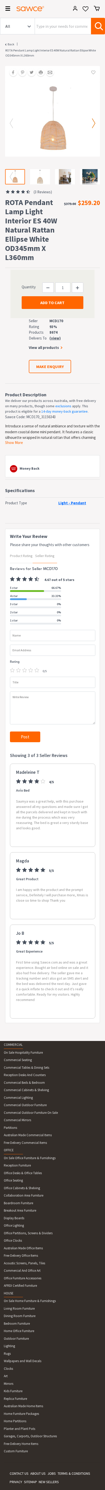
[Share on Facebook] (11, 73)
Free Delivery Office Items (21, 1255)
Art (6, 1376)
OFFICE (9, 1150)
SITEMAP (30, 1482)
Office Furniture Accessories (22, 1278)
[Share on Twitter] (29, 73)
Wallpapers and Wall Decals (22, 1361)
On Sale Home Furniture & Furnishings (30, 1301)
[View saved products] (85, 10)
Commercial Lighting (18, 1097)
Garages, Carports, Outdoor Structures (30, 1436)
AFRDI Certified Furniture (20, 1285)
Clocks (8, 1368)
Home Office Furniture (19, 1331)
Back (11, 44)
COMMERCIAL (13, 1044)
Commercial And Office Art (22, 1270)
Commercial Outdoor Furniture (25, 1105)
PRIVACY (16, 1482)
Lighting (9, 1346)
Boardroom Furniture (18, 1203)
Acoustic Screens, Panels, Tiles (24, 1263)
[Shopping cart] (97, 8)
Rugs (7, 1353)
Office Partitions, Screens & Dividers (28, 1233)
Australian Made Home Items (23, 1406)
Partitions (10, 1128)
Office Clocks (13, 1240)
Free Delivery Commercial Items (25, 1143)
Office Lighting (14, 1225)
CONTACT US (19, 1473)
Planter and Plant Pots (19, 1429)
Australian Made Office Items (23, 1248)
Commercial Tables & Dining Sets (26, 1067)
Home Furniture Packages (21, 1414)
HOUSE (9, 1293)
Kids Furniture (13, 1391)
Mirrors (8, 1383)
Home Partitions (15, 1421)
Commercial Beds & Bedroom (24, 1082)
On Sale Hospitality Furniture (23, 1052)
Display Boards (14, 1218)
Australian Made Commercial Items (28, 1135)
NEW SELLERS (49, 1482)
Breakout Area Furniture (20, 1210)
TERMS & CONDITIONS (74, 1473)
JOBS (51, 1473)
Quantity (29, 287)
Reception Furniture (17, 1165)
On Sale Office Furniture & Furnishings (30, 1158)
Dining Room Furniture (19, 1316)
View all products (44, 347)
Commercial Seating (18, 1060)
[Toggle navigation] (6, 9)
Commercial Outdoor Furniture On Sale (31, 1112)
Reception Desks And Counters (25, 1075)
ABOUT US (38, 1473)
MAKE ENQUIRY (50, 366)
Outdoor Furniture (16, 1338)
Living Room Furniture (19, 1308)
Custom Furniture (16, 1451)
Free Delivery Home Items (21, 1444)
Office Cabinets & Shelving (22, 1188)
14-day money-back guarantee (64, 411)
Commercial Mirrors (17, 1120)
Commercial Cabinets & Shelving (26, 1090)
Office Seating (13, 1180)
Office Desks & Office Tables (23, 1173)
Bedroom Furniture (17, 1323)
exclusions (63, 406)
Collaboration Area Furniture (23, 1195)
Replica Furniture (15, 1399)
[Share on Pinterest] (20, 73)
